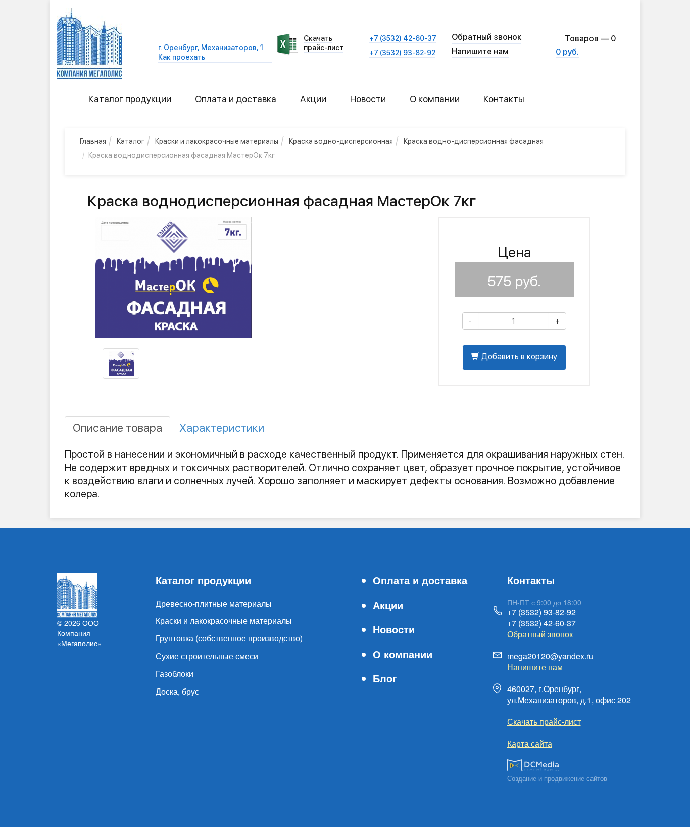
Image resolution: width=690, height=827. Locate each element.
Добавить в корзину (518, 356)
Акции (313, 99)
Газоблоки (174, 673)
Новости (368, 99)
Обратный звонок (540, 634)
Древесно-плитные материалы (214, 603)
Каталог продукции (129, 99)
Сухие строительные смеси (207, 656)
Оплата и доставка (235, 99)
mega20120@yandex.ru (550, 656)
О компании (435, 99)
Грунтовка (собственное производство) (229, 638)
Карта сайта (529, 743)
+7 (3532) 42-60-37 (402, 38)
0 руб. (567, 52)
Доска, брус (177, 691)
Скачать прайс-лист (323, 43)
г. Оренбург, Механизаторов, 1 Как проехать (210, 52)
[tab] (117, 427)
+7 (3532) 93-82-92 (402, 53)
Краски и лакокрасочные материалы (224, 620)
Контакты (503, 99)
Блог (385, 678)
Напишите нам (480, 51)
